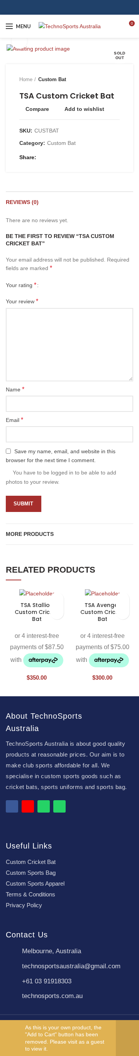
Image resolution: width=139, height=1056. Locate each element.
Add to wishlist (84, 109)
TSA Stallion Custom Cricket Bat (37, 612)
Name (15, 389)
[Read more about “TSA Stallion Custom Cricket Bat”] (57, 612)
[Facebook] (65, 7)
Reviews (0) (22, 202)
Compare (37, 109)
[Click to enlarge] (19, 41)
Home (25, 79)
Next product (116, 79)
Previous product (100, 79)
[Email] (53, 157)
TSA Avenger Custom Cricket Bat (102, 612)
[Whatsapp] (43, 806)
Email (14, 420)
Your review (22, 301)
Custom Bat (52, 79)
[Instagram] (74, 7)
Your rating (21, 285)
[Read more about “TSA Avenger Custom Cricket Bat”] (122, 612)
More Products (30, 534)
